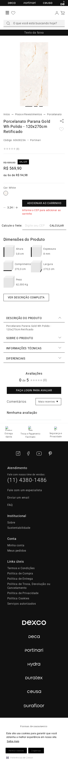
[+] (17, 207)
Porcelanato (54, 114)
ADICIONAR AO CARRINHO (44, 203)
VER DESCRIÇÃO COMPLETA (26, 297)
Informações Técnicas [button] (24, 348)
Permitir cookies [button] (16, 750)
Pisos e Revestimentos (28, 114)
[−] (4, 207)
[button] (19, 757)
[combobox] (34, 23)
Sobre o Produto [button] (19, 338)
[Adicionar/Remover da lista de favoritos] (61, 129)
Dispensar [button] (36, 750)
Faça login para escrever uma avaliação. (34, 390)
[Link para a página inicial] (6, 114)
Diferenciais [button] (16, 358)
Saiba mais (13, 741)
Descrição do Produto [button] (24, 318)
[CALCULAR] (56, 225)
